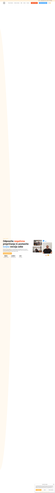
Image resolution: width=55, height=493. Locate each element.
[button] (53, 484)
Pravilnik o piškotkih (42, 491)
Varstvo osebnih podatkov (46, 491)
